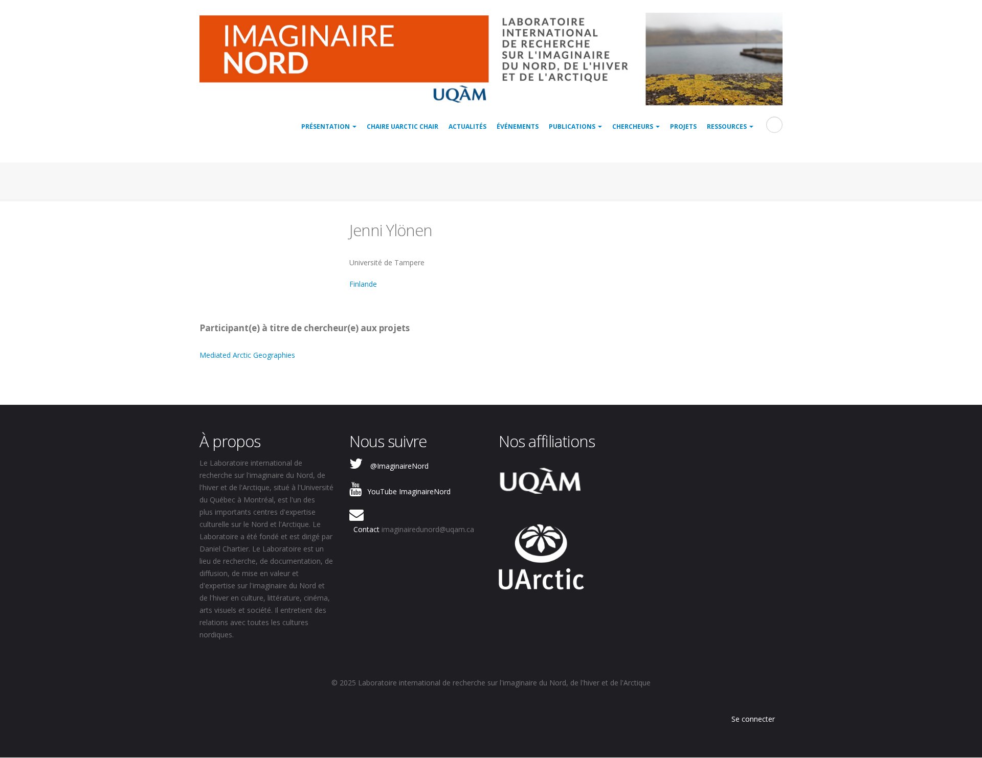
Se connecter (753, 719)
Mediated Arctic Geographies (247, 355)
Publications (573, 126)
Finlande (363, 284)
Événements (518, 126)
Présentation (326, 126)
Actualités (467, 126)
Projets (683, 126)
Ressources (727, 126)
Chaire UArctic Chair (402, 126)
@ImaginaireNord (399, 466)
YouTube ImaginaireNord (409, 491)
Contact (366, 529)
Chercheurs (633, 126)
